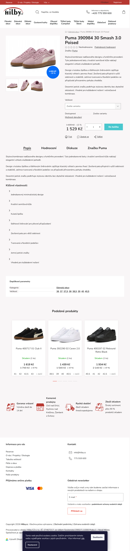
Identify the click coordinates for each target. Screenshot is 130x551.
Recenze (9, 2)
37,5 (66, 291)
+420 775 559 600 (102, 13)
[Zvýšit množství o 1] (100, 127)
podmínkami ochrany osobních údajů (107, 504)
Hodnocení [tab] (48, 148)
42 (20, 374)
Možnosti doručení (73, 117)
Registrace (117, 2)
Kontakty (10, 470)
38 (70, 291)
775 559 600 (80, 458)
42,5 (26, 374)
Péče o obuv (11, 463)
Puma (74, 50)
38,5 (74, 291)
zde (82, 538)
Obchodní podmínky (63, 524)
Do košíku (114, 127)
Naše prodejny (12, 474)
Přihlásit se (76, 511)
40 (82, 291)
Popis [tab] (27, 148)
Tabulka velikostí (13, 459)
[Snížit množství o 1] (87, 127)
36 (57, 291)
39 (79, 291)
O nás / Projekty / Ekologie (28, 2)
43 (32, 374)
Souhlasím (98, 537)
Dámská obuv (62, 287)
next (122, 353)
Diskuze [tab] (72, 148)
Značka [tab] (97, 148)
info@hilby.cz (80, 452)
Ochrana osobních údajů (84, 524)
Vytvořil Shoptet (16, 539)
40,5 (87, 291)
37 (61, 291)
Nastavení (32, 544)
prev (8, 353)
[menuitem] (8, 22)
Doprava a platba (13, 467)
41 (15, 374)
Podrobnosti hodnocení (105, 47)
